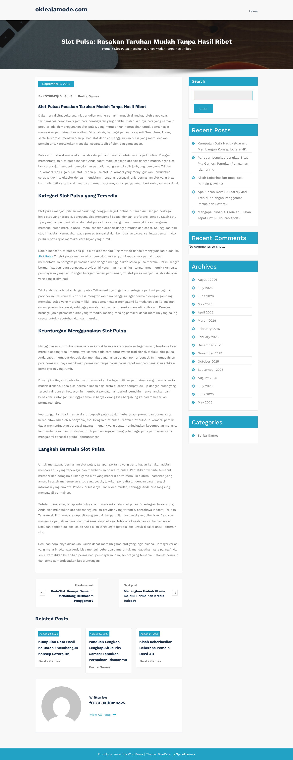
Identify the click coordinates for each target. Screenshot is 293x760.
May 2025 (205, 402)
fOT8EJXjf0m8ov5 (57, 96)
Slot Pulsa (45, 256)
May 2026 (205, 304)
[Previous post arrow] (42, 593)
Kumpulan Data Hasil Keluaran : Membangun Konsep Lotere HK (58, 648)
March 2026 (207, 320)
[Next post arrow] (175, 593)
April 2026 (205, 312)
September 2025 (210, 370)
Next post (130, 585)
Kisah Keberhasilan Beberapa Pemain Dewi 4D (155, 648)
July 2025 (205, 386)
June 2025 (206, 394)
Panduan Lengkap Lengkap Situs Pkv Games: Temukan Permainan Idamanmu (223, 163)
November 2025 (210, 353)
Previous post (84, 585)
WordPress (135, 754)
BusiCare (165, 754)
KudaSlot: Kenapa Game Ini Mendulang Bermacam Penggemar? (72, 596)
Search (198, 81)
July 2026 (205, 288)
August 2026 (207, 280)
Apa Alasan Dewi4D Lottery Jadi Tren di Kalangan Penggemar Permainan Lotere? (223, 198)
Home (253, 11)
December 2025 (210, 345)
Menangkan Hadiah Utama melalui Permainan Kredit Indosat (144, 596)
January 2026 (208, 337)
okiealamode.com (61, 9)
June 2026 (206, 296)
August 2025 (207, 378)
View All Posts (101, 715)
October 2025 (208, 361)
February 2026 (209, 329)
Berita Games (88, 96)
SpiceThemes (185, 754)
